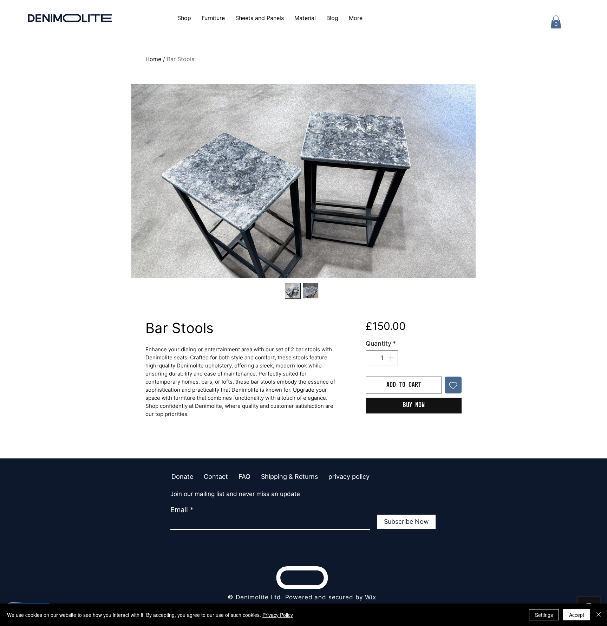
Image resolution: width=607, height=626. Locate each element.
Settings (544, 614)
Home (153, 59)
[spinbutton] (382, 358)
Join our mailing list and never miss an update (235, 493)
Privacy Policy (277, 614)
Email (179, 509)
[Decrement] (372, 358)
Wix (370, 597)
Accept (576, 614)
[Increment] (391, 358)
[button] (356, 18)
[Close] (598, 614)
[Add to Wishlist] (453, 385)
